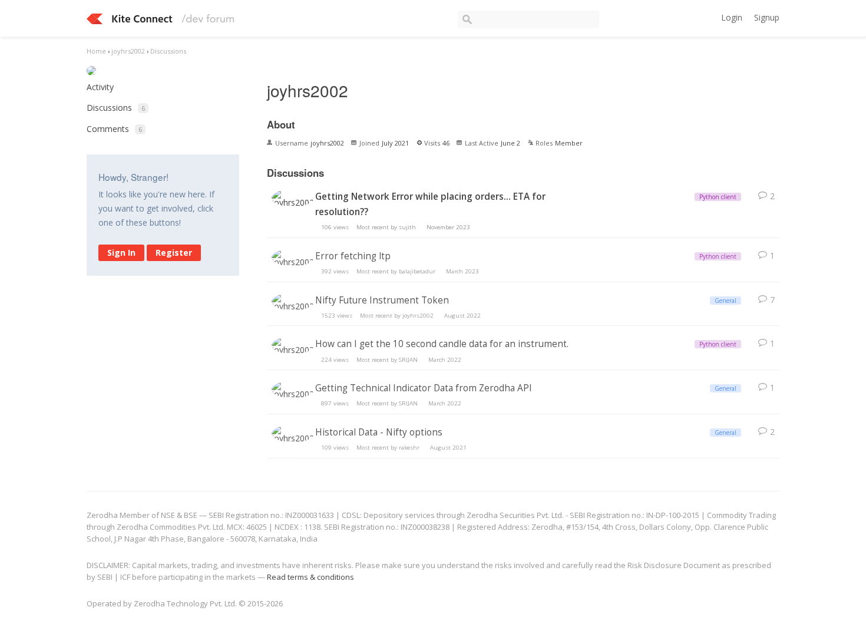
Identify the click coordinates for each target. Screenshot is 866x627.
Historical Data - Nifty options (378, 432)
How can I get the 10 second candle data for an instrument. (441, 344)
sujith (407, 227)
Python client (717, 197)
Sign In (121, 252)
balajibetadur (417, 271)
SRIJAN (408, 360)
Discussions (116, 107)
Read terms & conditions (310, 577)
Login (731, 17)
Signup (766, 17)
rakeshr (409, 447)
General (725, 300)
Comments (114, 128)
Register (174, 252)
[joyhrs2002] (293, 199)
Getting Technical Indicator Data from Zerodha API (423, 388)
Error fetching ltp (353, 256)
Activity (100, 87)
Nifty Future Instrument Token (382, 300)
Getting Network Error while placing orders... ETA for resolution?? (430, 204)
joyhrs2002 (418, 315)
